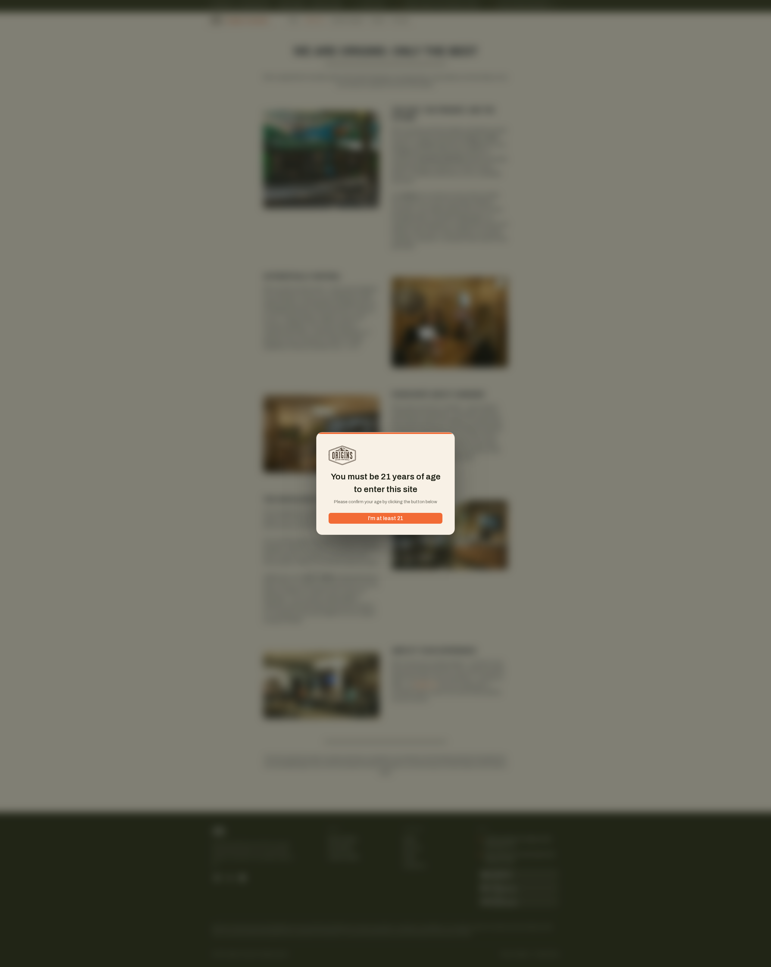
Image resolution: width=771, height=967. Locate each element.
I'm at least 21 (385, 518)
